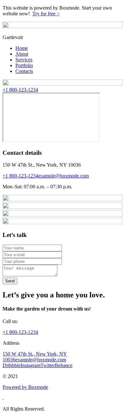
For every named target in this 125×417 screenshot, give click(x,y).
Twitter (47, 365)
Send (10, 281)
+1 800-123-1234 (20, 89)
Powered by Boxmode (25, 387)
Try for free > (46, 13)
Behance (63, 365)
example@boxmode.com (63, 175)
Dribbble (12, 365)
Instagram (30, 365)
